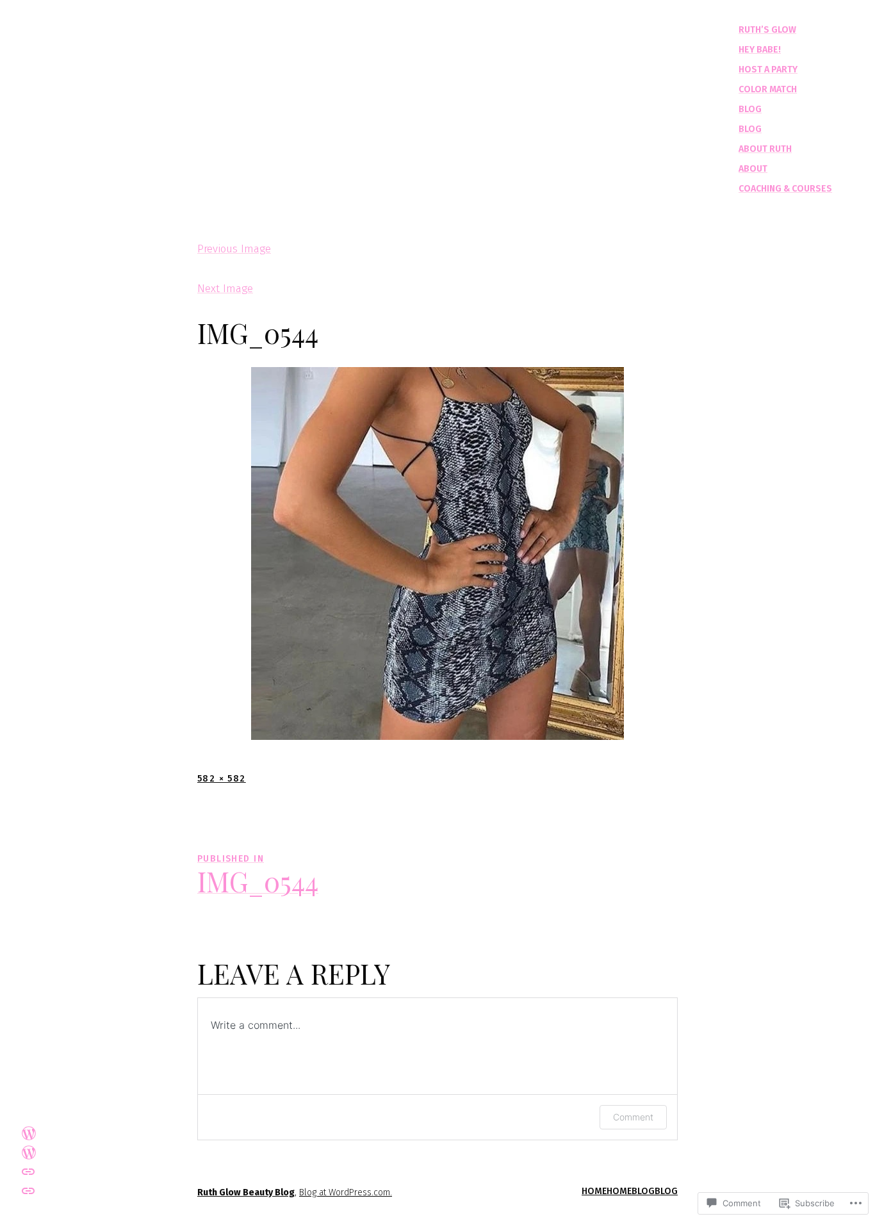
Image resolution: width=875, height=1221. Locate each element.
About (753, 168)
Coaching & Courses (785, 188)
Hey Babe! (760, 49)
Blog (750, 109)
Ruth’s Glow (767, 29)
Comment (633, 1116)
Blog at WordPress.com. (345, 1192)
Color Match (768, 89)
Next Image (225, 288)
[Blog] (28, 1151)
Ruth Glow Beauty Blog (246, 1192)
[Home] (28, 1191)
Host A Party (768, 69)
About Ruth (765, 148)
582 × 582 (221, 778)
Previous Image (234, 249)
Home (594, 1191)
